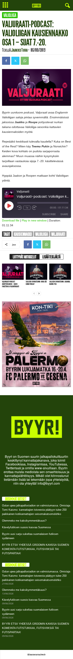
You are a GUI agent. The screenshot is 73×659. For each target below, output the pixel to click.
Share (64, 214)
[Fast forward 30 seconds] (34, 207)
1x (27, 207)
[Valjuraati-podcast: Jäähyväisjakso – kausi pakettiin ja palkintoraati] (13, 272)
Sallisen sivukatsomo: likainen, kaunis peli (59, 282)
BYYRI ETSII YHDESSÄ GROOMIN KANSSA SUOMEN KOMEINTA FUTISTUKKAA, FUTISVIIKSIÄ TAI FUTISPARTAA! (35, 549)
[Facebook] (6, 61)
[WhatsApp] (25, 61)
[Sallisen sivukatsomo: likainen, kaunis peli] (60, 272)
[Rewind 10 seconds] (19, 207)
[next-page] (39, 293)
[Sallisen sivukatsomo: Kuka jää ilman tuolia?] (36, 272)
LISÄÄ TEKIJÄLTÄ (51, 256)
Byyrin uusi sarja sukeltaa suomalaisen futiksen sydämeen (30, 536)
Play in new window (34, 220)
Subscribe (49, 214)
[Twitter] (15, 61)
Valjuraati (58, 234)
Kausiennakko (23, 234)
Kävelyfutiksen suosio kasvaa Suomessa (26, 527)
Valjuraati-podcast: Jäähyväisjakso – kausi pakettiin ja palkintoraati (10, 284)
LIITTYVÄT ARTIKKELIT (24, 256)
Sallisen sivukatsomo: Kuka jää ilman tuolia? (36, 282)
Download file (10, 220)
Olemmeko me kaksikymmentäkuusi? (24, 520)
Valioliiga (9, 15)
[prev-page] (34, 293)
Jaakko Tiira (19, 50)
